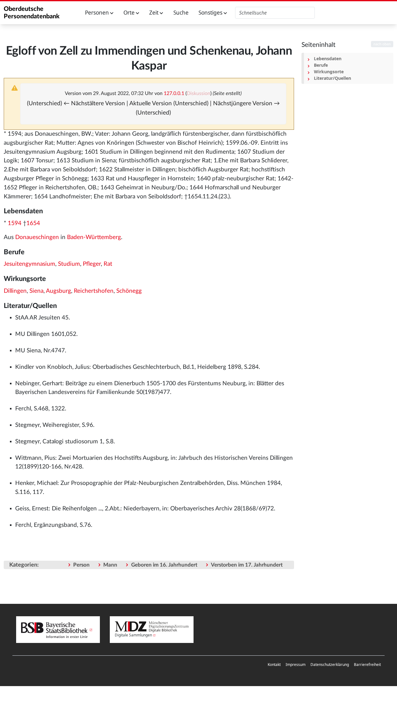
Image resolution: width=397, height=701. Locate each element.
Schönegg (129, 291)
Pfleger (92, 264)
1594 (14, 223)
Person (81, 565)
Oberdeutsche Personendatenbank (32, 13)
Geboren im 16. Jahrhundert (164, 565)
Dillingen (15, 291)
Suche (181, 12)
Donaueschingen (37, 237)
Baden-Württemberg (94, 237)
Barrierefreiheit (367, 664)
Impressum (296, 664)
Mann (110, 565)
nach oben (382, 44)
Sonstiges (211, 12)
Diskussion (198, 93)
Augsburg (58, 291)
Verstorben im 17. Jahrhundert (247, 565)
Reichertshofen (94, 291)
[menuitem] (274, 664)
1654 (33, 223)
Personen (97, 12)
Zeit (154, 12)
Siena (36, 291)
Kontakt (274, 664)
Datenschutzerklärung (329, 664)
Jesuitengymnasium (29, 264)
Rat (108, 264)
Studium (69, 264)
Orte (129, 12)
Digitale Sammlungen (133, 635)
